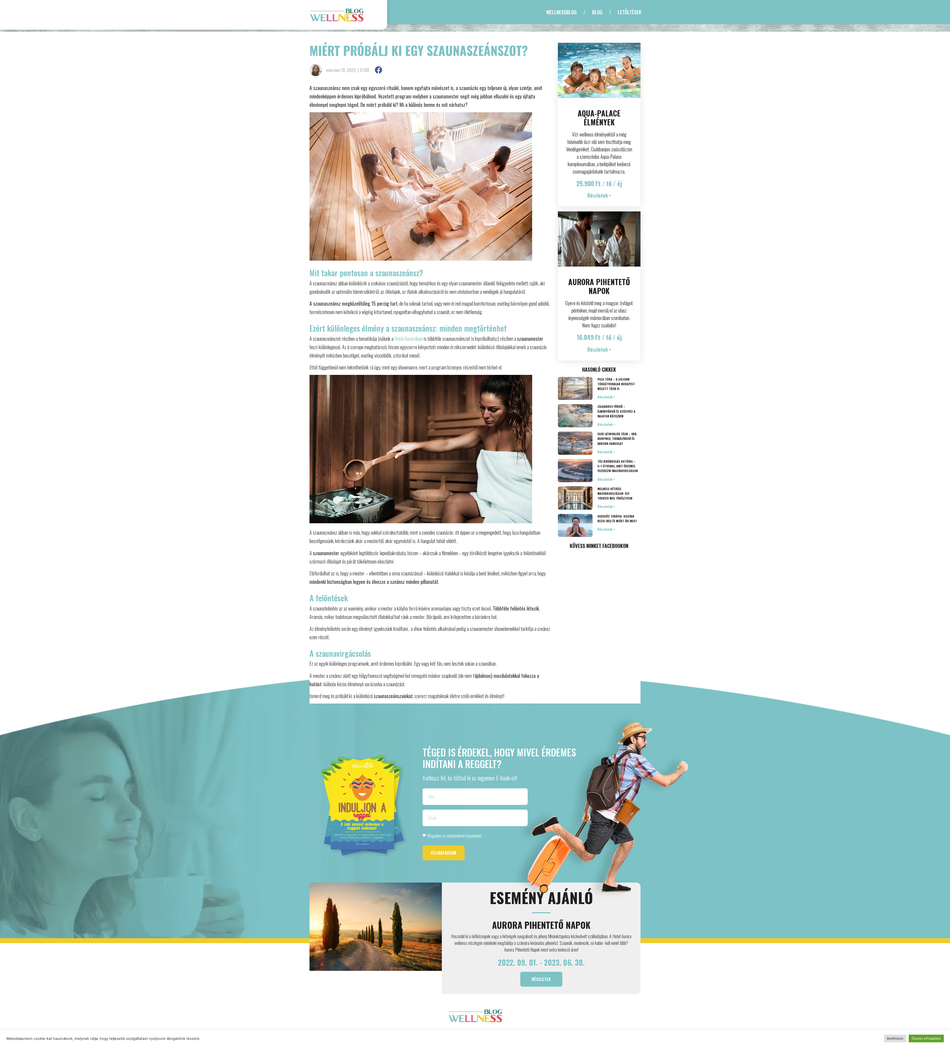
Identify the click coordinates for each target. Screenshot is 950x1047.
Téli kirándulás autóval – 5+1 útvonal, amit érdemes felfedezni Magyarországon (617, 466)
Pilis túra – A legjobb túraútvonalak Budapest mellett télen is (616, 384)
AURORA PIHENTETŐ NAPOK (599, 286)
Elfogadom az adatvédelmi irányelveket (454, 836)
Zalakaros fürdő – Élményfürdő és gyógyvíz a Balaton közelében (616, 411)
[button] (378, 70)
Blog (597, 12)
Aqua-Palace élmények (599, 118)
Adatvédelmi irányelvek (499, 1033)
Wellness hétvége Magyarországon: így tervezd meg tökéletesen (614, 493)
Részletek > (606, 396)
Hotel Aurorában (408, 338)
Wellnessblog (561, 12)
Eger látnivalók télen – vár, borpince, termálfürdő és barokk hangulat (617, 438)
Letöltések (629, 12)
